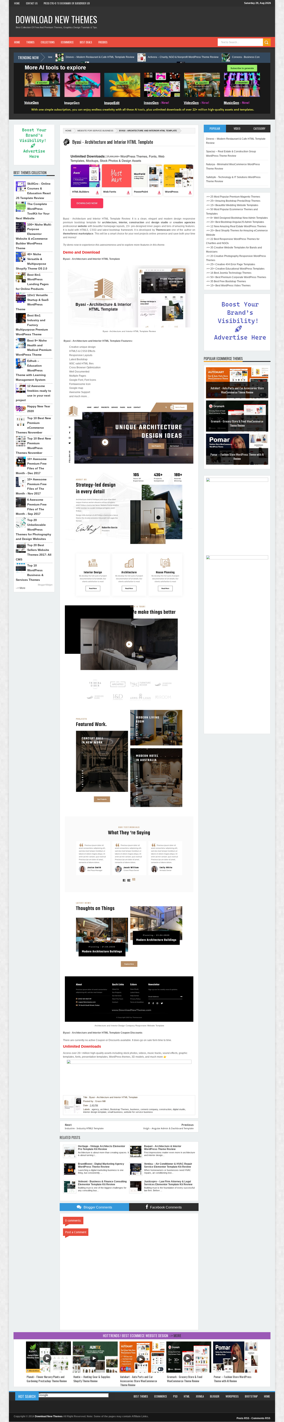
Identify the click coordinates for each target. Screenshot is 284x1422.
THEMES (30, 42)
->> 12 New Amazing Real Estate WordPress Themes (236, 226)
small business (115, 1112)
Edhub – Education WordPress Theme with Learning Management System (31, 370)
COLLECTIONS (48, 42)
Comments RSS (260, 1418)
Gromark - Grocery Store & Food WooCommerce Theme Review (237, 424)
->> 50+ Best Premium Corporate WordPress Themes (236, 277)
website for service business (95, 130)
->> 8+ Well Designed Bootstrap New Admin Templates (237, 217)
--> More (20, 588)
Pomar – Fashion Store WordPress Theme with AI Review (237, 457)
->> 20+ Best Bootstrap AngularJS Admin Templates (235, 222)
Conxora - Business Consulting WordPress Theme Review (204, 57)
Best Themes (141, 1396)
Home (17, 3)
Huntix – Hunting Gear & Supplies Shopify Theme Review (91, 1378)
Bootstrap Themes (119, 1109)
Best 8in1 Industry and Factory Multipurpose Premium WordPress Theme (32, 325)
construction (165, 1109)
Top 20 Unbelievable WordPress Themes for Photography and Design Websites (33, 529)
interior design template (94, 1112)
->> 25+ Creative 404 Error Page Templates (230, 264)
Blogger (214, 1396)
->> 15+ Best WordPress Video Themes (228, 285)
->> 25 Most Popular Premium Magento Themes (233, 196)
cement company (149, 1109)
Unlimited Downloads (82, 1046)
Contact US (31, 3)
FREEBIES (102, 42)
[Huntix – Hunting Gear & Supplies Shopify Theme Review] (95, 1371)
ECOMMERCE (67, 42)
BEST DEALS (86, 42)
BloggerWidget (45, 584)
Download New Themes (56, 19)
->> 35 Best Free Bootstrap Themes (226, 281)
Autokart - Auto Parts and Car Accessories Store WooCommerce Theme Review (237, 391)
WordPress (232, 1396)
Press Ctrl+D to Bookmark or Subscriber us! (67, 3)
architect (104, 1109)
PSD (175, 1396)
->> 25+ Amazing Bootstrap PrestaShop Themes (233, 200)
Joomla (200, 1396)
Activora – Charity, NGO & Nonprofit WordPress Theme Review (122, 57)
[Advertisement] (237, 669)
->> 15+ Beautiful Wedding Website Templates (232, 205)
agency (95, 1109)
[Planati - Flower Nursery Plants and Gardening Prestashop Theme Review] (48, 1371)
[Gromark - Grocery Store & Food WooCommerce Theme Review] (188, 1371)
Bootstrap (251, 1396)
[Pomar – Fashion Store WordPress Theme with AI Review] (235, 1371)
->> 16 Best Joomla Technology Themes (228, 272)
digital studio (179, 1109)
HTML (187, 1396)
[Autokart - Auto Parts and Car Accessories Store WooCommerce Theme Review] (142, 1371)
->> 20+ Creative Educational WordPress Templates (235, 268)
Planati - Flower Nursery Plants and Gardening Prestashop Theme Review (47, 1378)
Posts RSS (243, 1418)
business (134, 1109)
